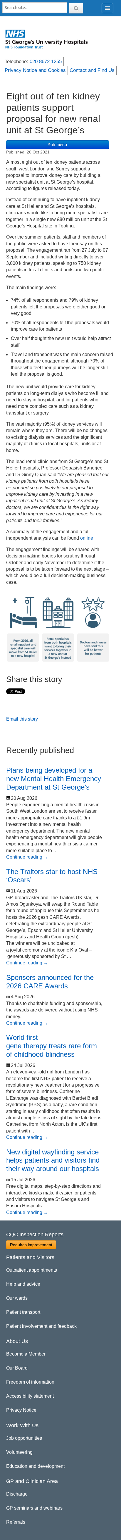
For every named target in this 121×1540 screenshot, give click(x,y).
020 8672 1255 (46, 61)
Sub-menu (57, 144)
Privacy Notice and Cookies (35, 70)
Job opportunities (24, 1438)
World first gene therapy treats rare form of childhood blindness (51, 1045)
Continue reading (27, 856)
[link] (50, 39)
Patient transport (23, 1312)
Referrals (15, 1522)
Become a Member (26, 1353)
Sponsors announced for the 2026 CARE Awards (50, 981)
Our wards (17, 1298)
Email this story (22, 719)
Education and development (35, 1466)
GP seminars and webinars (34, 1508)
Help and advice (23, 1284)
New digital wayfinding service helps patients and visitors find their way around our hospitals (53, 1160)
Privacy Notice (21, 1410)
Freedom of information (30, 1382)
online (86, 538)
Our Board (17, 1367)
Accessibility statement (30, 1396)
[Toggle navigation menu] (107, 8)
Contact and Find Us (92, 70)
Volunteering (19, 1452)
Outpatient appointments (31, 1270)
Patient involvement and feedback (41, 1326)
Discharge (17, 1493)
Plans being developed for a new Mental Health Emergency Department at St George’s (53, 778)
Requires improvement (31, 1244)
